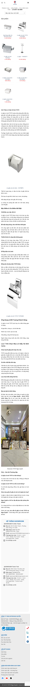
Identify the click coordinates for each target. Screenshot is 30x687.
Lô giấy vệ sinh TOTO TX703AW (22, 36)
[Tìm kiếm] (4, 2)
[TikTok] (10, 678)
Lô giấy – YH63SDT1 (22, 56)
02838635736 (16, 572)
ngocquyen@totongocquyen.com (19, 576)
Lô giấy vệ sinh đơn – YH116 (7, 99)
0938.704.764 (16, 529)
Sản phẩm (14, 8)
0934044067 (19, 574)
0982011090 (11, 574)
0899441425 (9, 531)
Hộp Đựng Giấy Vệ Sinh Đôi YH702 (7, 36)
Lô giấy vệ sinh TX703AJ (7, 57)
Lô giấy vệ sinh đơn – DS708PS (7, 78)
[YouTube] (6, 678)
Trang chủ (5, 8)
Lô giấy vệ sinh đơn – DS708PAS (22, 78)
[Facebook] (2, 678)
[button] (2, 3)
